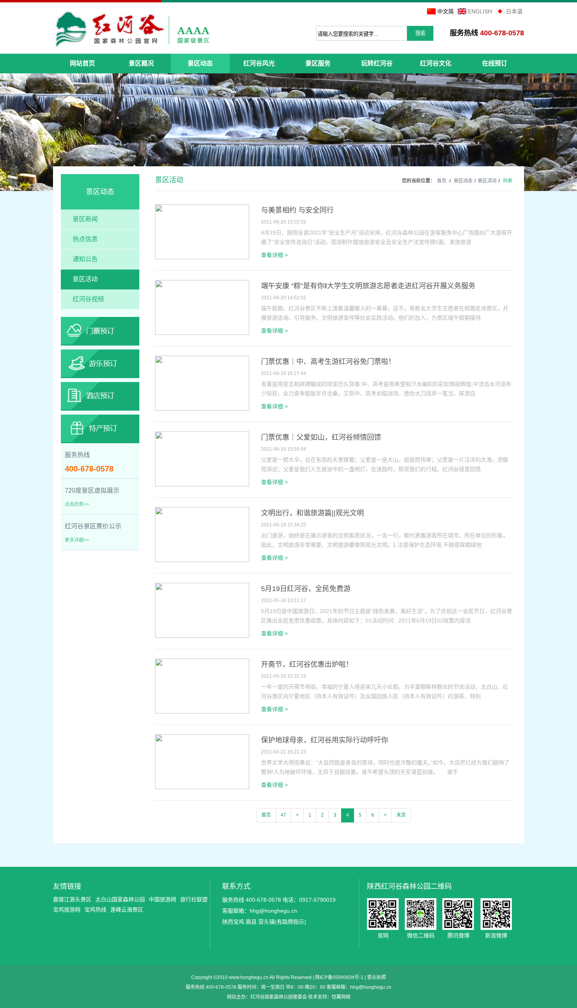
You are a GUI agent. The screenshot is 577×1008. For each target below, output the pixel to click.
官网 (383, 914)
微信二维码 (420, 914)
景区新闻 (85, 219)
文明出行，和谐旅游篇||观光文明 (312, 513)
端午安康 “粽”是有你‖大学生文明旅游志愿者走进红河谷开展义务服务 (368, 286)
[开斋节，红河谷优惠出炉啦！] (202, 712)
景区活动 (85, 279)
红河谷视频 (88, 299)
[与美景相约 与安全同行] (202, 257)
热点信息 (85, 239)
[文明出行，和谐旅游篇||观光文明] (202, 560)
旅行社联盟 (194, 899)
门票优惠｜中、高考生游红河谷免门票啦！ (328, 362)
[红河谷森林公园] (132, 29)
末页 (401, 815)
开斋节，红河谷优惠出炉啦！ (307, 664)
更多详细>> (77, 540)
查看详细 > (274, 255)
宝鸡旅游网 (66, 909)
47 (283, 815)
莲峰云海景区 (126, 909)
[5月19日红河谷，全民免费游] (202, 636)
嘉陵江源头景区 (72, 899)
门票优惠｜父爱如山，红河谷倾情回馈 (321, 437)
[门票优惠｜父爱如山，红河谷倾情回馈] (202, 485)
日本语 (514, 11)
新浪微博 (496, 914)
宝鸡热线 (95, 909)
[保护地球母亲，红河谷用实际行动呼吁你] (202, 787)
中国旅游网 (162, 899)
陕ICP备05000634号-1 (339, 977)
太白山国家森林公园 (120, 899)
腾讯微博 (458, 914)
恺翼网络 (341, 997)
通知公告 (85, 259)
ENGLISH (480, 11)
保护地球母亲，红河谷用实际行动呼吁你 (324, 740)
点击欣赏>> (77, 504)
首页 (441, 181)
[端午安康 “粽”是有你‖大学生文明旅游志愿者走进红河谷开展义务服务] (202, 333)
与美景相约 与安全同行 (297, 210)
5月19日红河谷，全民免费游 (306, 589)
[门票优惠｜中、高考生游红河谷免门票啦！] (202, 409)
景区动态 (463, 181)
